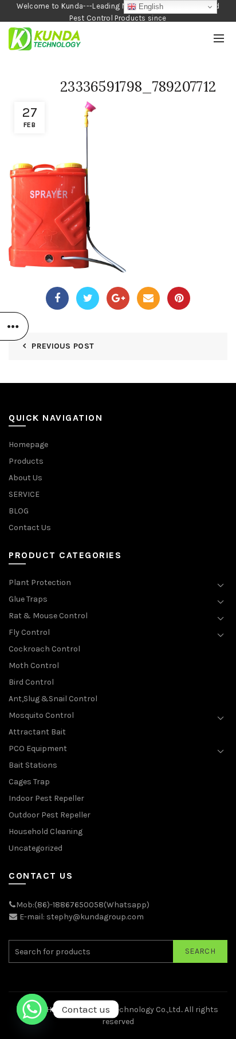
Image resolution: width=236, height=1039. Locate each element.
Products (26, 461)
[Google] (118, 298)
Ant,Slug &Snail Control (53, 699)
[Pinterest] (178, 298)
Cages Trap (29, 782)
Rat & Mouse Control (48, 616)
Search (200, 951)
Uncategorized (35, 848)
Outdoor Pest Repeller (50, 815)
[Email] (148, 298)
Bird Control (31, 682)
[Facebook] (57, 298)
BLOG (19, 511)
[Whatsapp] (32, 1009)
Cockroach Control (44, 649)
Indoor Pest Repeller (46, 798)
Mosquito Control (41, 715)
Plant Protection (40, 582)
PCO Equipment (38, 748)
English (149, 6)
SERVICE (24, 494)
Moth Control (34, 665)
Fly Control (29, 632)
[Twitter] (87, 298)
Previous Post (63, 346)
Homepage (28, 444)
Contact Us (30, 527)
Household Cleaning (45, 831)
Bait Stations (33, 765)
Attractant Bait (37, 732)
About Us (25, 478)
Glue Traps (28, 599)
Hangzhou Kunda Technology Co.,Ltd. (114, 1009)
